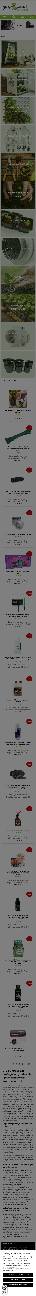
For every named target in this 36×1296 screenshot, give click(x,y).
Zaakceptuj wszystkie (18, 1285)
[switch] (4, 1293)
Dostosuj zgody (18, 1280)
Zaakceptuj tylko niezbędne (18, 1275)
